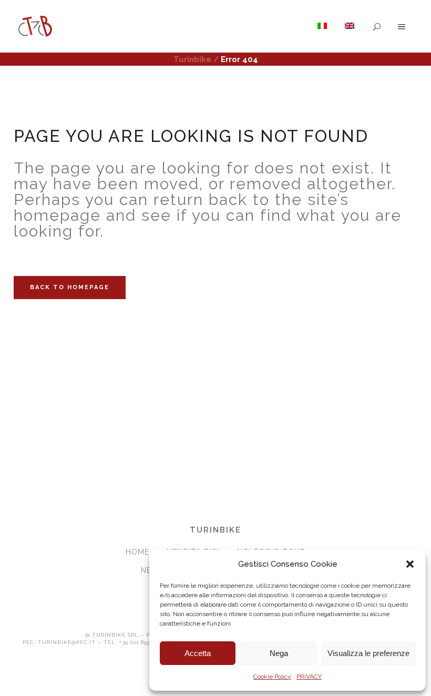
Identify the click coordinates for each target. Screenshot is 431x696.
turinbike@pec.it (67, 642)
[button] (410, 564)
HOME (137, 552)
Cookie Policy (272, 676)
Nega (279, 653)
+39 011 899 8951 (142, 642)
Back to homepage (69, 287)
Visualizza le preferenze (368, 653)
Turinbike (192, 59)
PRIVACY (309, 676)
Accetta (197, 653)
